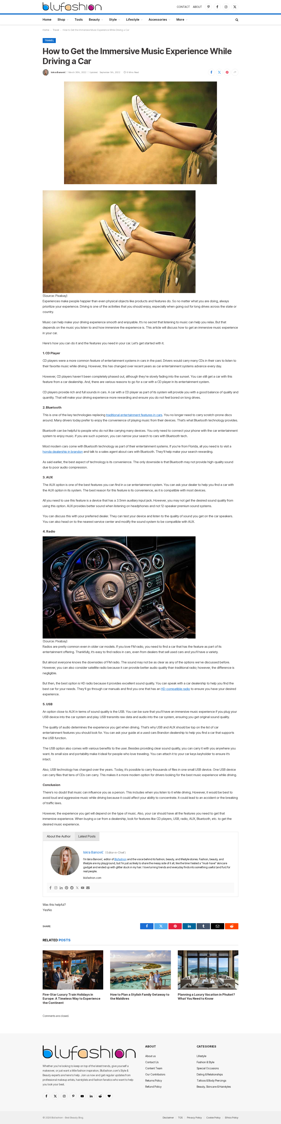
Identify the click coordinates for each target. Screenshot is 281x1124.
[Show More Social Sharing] (234, 72)
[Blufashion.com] (72, 6)
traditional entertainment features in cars (134, 415)
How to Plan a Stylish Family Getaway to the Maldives (139, 997)
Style (113, 19)
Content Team (153, 1068)
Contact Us (151, 1062)
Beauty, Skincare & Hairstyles (214, 1086)
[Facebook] (50, 888)
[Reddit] (72, 888)
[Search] (236, 19)
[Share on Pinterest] (227, 72)
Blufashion (120, 859)
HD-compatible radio (175, 689)
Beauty (94, 19)
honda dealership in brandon (63, 452)
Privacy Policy (194, 1117)
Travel (56, 30)
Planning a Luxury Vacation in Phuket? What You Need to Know (206, 997)
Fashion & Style (205, 1062)
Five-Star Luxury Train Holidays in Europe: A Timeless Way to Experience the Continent (71, 999)
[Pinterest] (66, 888)
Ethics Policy (231, 1117)
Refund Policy (153, 1086)
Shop (61, 19)
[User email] (88, 888)
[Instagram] (56, 888)
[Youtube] (82, 888)
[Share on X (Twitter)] (219, 72)
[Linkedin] (61, 888)
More (180, 19)
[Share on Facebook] (211, 72)
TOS (180, 1117)
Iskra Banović (58, 72)
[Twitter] (77, 888)
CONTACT (183, 6)
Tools (79, 19)
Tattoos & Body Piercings (211, 1080)
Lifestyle (132, 19)
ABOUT (197, 6)
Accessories (158, 19)
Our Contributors (155, 1074)
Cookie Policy (213, 1117)
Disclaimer (168, 1117)
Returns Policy (153, 1080)
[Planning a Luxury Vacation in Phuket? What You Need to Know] (208, 970)
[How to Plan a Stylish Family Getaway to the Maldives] (140, 970)
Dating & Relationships (210, 1074)
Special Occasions (208, 1068)
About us (150, 1056)
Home (47, 19)
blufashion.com (92, 877)
